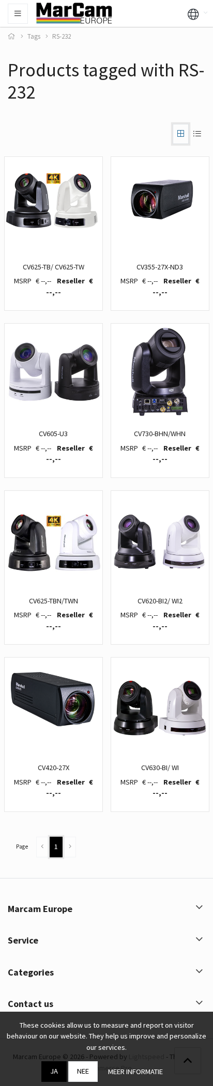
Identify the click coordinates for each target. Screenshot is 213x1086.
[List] (197, 134)
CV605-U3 (53, 433)
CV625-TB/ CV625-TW (53, 267)
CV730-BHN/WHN (160, 433)
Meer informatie (135, 1071)
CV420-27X (53, 767)
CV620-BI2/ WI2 (160, 600)
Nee (83, 1071)
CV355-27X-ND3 (159, 267)
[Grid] (181, 134)
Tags (33, 36)
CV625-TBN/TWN (53, 600)
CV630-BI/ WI (160, 767)
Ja (54, 1071)
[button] (193, 13)
